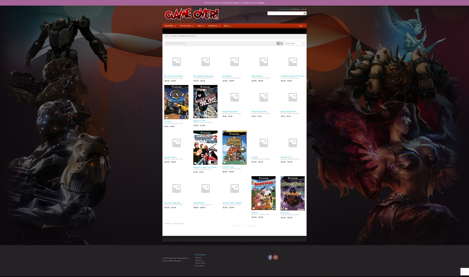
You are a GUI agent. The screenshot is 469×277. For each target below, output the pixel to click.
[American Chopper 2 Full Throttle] (205, 148)
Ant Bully (254, 157)
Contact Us (199, 260)
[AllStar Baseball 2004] (293, 97)
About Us (198, 258)
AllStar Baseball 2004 (288, 112)
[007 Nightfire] (234, 61)
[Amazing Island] (176, 143)
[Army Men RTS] (293, 143)
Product (173, 36)
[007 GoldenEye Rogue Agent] (205, 61)
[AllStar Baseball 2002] (234, 97)
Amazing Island (169, 157)
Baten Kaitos (285, 213)
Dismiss (261, 3)
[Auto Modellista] (205, 188)
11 (253, 226)
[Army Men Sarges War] (176, 188)
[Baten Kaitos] (293, 193)
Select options (185, 71)
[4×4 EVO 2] (176, 102)
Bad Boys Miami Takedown (232, 203)
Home (166, 36)
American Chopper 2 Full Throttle (205, 167)
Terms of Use (199, 266)
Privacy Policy (200, 263)
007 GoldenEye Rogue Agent (203, 76)
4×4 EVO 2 (168, 122)
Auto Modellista (198, 203)
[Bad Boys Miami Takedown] (234, 188)
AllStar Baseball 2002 (230, 112)
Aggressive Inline (199, 121)
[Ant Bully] (263, 143)
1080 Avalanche (257, 76)
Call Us (304, 9)
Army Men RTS (286, 157)
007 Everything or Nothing (173, 76)
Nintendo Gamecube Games (173, 78)
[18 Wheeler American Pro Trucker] (293, 61)
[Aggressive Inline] (205, 101)
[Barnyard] (263, 193)
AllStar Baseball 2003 (259, 112)
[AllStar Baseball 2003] (263, 97)
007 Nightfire (226, 76)
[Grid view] (278, 43)
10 (250, 226)
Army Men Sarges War (172, 203)
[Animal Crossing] (234, 147)
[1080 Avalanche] (263, 61)
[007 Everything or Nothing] (176, 61)
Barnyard (254, 212)
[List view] (281, 43)
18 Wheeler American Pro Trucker (292, 76)
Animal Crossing (228, 167)
